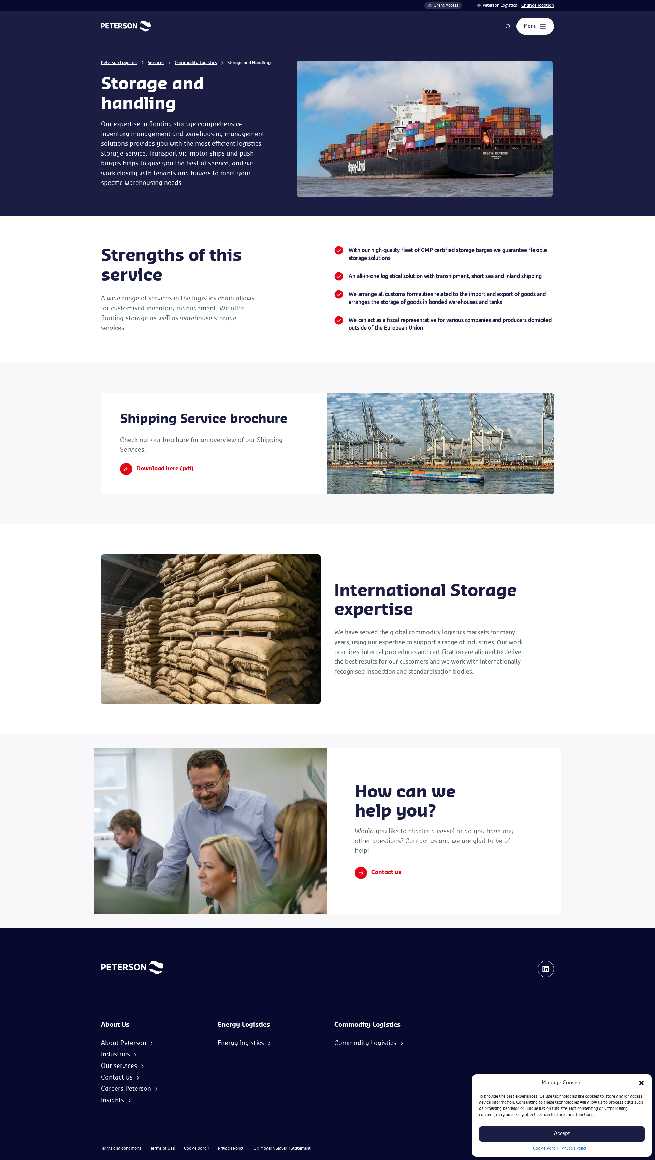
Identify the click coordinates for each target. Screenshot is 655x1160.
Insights (112, 1100)
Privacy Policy (574, 1148)
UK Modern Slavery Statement (282, 1148)
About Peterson (123, 1043)
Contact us (386, 872)
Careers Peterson (126, 1089)
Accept (562, 1133)
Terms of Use (162, 1148)
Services (156, 63)
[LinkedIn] (546, 969)
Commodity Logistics (196, 63)
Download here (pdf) (165, 468)
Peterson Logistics (500, 5)
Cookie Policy (545, 1148)
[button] (641, 1083)
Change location (537, 5)
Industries (115, 1054)
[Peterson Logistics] (126, 26)
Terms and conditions (121, 1148)
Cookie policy (196, 1148)
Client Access (446, 5)
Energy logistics (241, 1043)
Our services (119, 1066)
